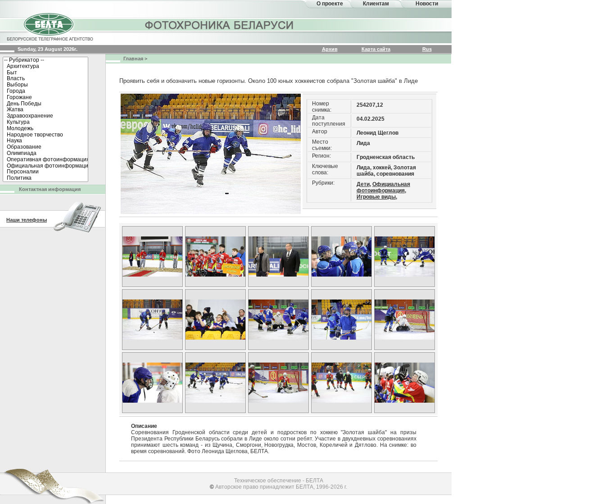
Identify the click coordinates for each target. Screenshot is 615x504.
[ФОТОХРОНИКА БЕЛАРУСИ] (220, 25)
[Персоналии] (45, 172)
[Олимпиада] (45, 153)
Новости (427, 3)
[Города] (45, 91)
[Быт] (45, 73)
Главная (133, 58)
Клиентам (376, 3)
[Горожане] (45, 98)
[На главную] (49, 26)
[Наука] (45, 141)
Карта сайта (376, 49)
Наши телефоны (26, 219)
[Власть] (45, 79)
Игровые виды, (377, 197)
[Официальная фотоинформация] (45, 166)
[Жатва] (45, 110)
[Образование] (45, 147)
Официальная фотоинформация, (383, 187)
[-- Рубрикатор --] (45, 60)
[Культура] (45, 122)
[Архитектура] (45, 67)
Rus (427, 49)
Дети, (364, 184)
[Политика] (45, 178)
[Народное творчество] (45, 135)
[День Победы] (45, 104)
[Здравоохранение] (45, 116)
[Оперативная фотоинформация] (45, 160)
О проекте (330, 3)
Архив (330, 49)
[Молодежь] (45, 129)
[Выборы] (45, 85)
